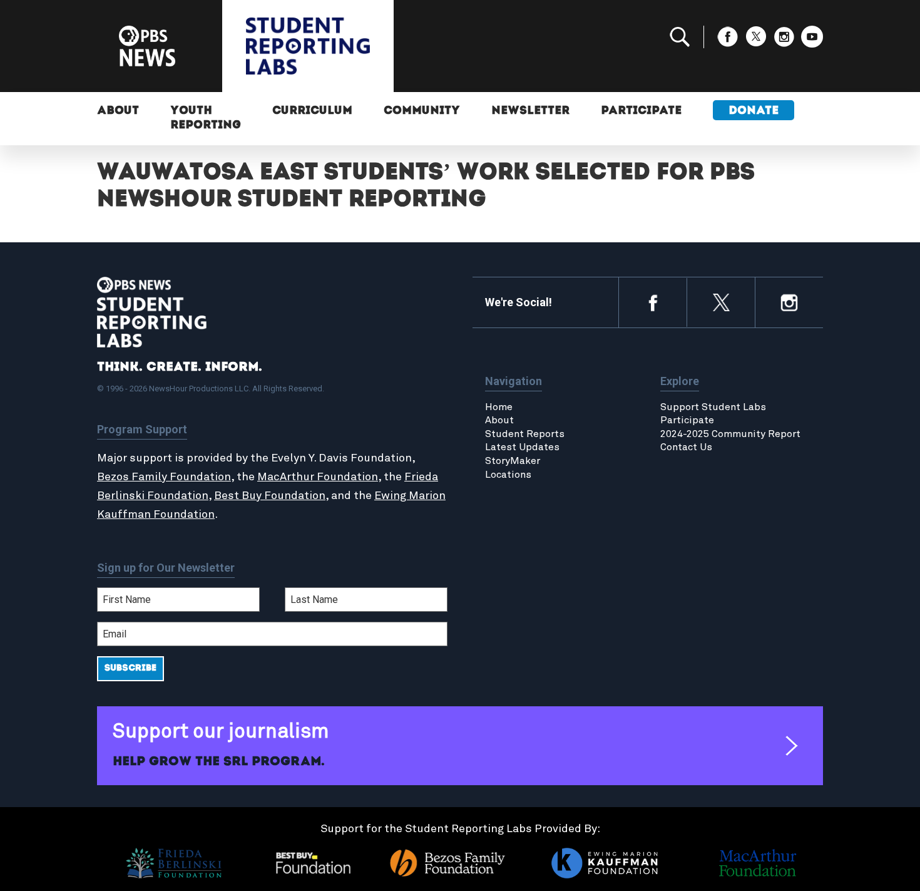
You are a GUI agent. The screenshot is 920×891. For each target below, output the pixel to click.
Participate (641, 111)
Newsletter (530, 111)
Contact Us (686, 447)
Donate (753, 111)
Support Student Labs (713, 407)
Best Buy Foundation (269, 496)
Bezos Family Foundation (164, 477)
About (118, 111)
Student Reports (525, 434)
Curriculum (312, 111)
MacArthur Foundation (317, 477)
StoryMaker (512, 461)
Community (422, 111)
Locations (508, 475)
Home (499, 407)
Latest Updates (522, 447)
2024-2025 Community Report (730, 434)
